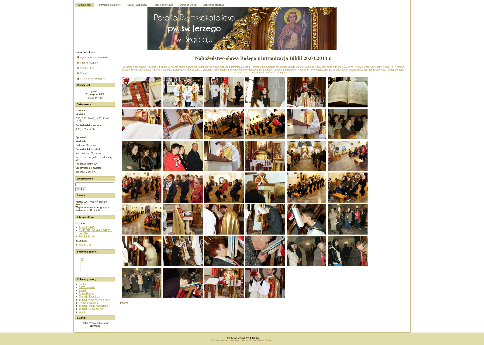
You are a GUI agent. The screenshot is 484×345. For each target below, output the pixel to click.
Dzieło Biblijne (86, 293)
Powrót (124, 302)
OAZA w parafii (87, 287)
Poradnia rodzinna (88, 302)
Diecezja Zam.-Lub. (89, 296)
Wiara (82, 312)
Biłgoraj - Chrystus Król (91, 308)
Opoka (82, 284)
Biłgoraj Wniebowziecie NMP (94, 299)
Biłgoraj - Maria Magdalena (93, 305)
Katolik (82, 290)
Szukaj (81, 189)
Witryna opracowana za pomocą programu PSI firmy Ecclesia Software (242, 340)
